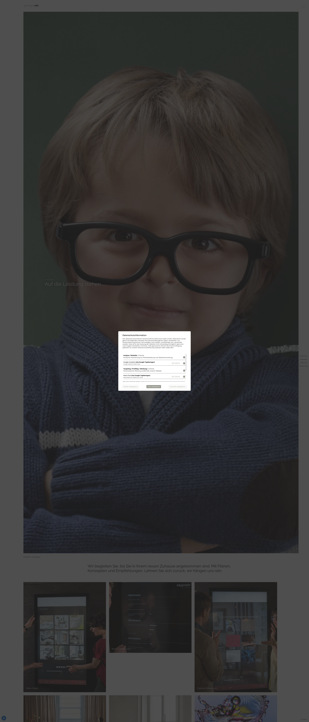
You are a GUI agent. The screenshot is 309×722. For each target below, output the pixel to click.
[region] (154, 368)
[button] (184, 357)
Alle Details (176, 363)
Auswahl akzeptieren (177, 387)
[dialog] (154, 361)
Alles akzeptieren (153, 387)
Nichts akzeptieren (130, 387)
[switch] (184, 357)
